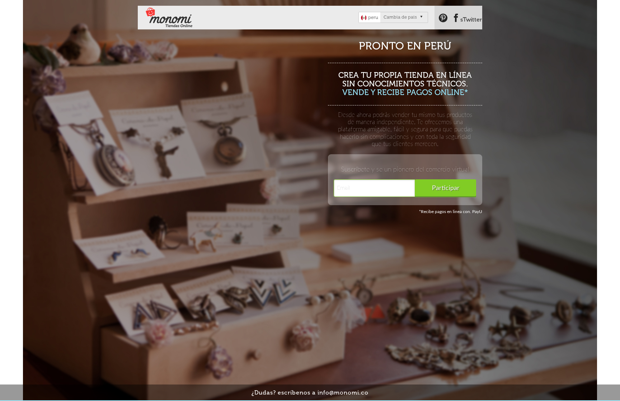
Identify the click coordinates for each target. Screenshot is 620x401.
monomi (171, 18)
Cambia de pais (400, 17)
